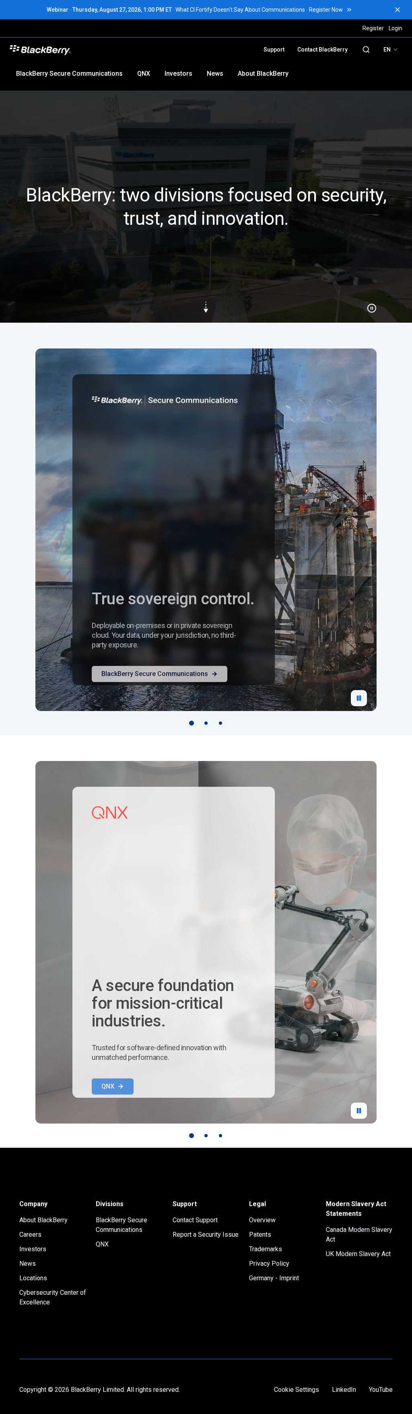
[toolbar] (206, 723)
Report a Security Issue (206, 1234)
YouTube (381, 1389)
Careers (30, 1234)
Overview (262, 1220)
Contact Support (195, 1220)
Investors (178, 73)
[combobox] (391, 49)
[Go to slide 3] (220, 723)
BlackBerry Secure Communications (69, 73)
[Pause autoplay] (359, 698)
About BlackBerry (263, 73)
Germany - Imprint (274, 1278)
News (215, 73)
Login (395, 28)
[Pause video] (368, 305)
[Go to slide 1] (191, 723)
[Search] (366, 49)
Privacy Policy (269, 1263)
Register (373, 28)
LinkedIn (344, 1389)
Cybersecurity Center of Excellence (52, 1297)
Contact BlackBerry (322, 49)
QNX (143, 73)
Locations (33, 1278)
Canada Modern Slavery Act (359, 1234)
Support (274, 49)
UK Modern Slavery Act (358, 1254)
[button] (206, 207)
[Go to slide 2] (206, 723)
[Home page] (97, 50)
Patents (260, 1234)
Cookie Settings (296, 1389)
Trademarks (265, 1249)
